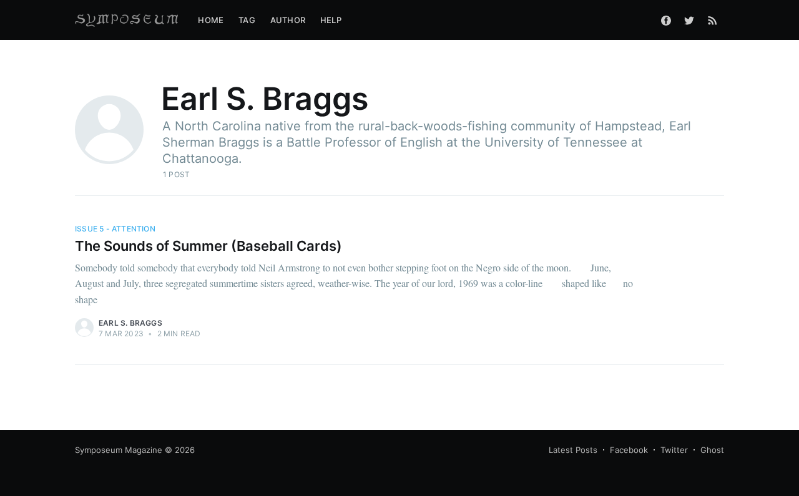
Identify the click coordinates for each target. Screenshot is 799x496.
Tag (246, 20)
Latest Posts (573, 450)
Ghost (712, 450)
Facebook (629, 450)
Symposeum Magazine (118, 450)
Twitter (674, 450)
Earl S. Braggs (130, 323)
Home (210, 20)
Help (330, 20)
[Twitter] (689, 20)
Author (287, 20)
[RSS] (712, 20)
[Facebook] (666, 20)
